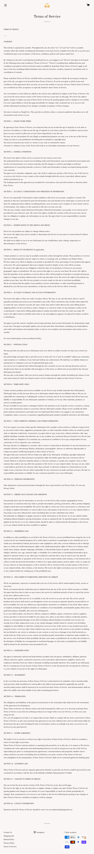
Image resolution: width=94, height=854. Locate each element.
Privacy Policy (9, 843)
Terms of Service (10, 846)
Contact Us (8, 832)
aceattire (73, 832)
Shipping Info (9, 836)
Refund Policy (9, 839)
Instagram (40, 832)
